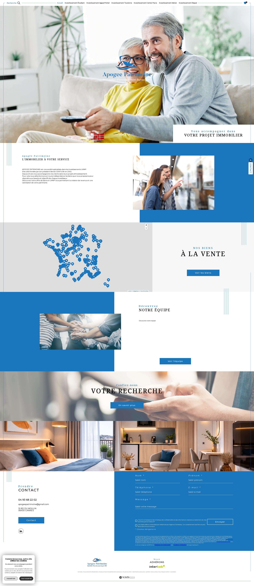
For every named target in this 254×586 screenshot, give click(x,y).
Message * (143, 499)
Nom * (139, 476)
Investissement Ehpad (188, 3)
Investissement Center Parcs (145, 3)
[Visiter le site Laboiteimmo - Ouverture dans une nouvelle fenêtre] (127, 580)
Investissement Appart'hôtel (98, 3)
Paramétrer (11, 578)
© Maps (135, 291)
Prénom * (195, 476)
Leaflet (129, 291)
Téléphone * (144, 487)
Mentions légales (138, 572)
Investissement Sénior (168, 3)
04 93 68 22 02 (27, 499)
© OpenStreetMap (144, 291)
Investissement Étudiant (75, 3)
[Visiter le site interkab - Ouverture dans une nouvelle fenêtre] (157, 566)
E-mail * (194, 487)
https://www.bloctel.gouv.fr (223, 541)
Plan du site (127, 572)
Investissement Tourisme (121, 3)
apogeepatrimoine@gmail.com (33, 504)
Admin (148, 572)
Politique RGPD (163, 572)
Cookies (173, 572)
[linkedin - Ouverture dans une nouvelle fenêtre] (250, 160)
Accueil (60, 3)
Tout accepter (26, 578)
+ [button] (146, 225)
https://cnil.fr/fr (229, 539)
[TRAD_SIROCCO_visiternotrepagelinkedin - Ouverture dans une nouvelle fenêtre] (21, 531)
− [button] (146, 228)
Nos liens (154, 572)
